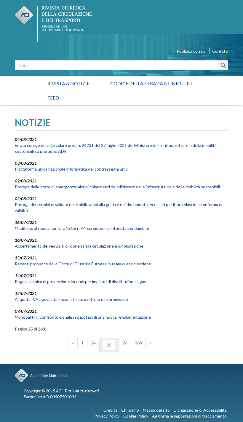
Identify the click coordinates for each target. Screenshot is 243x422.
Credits (110, 410)
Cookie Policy (135, 415)
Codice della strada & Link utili (151, 83)
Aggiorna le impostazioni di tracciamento (189, 415)
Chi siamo (130, 410)
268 (138, 342)
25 (109, 344)
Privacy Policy (106, 415)
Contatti (220, 51)
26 (125, 342)
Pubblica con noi (192, 51)
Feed (53, 97)
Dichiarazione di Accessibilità (200, 410)
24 (93, 342)
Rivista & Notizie (68, 83)
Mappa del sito (156, 410)
